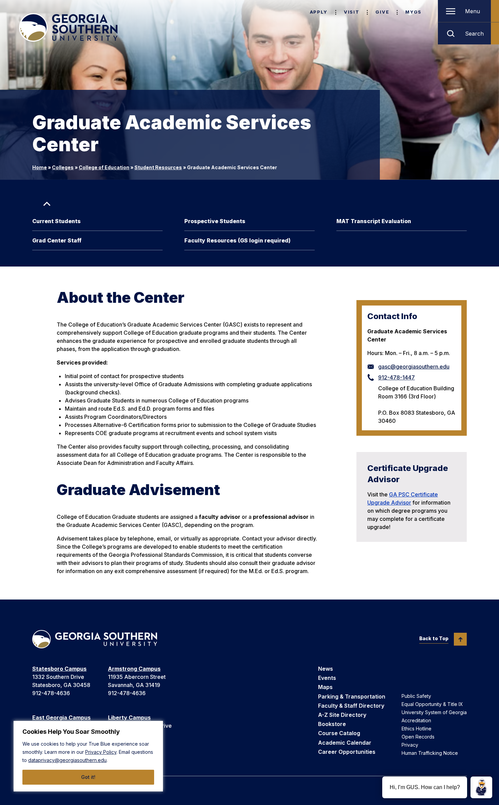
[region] (88, 756)
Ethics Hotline (416, 728)
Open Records (418, 737)
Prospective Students (214, 221)
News (325, 668)
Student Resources (158, 167)
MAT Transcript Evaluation (373, 221)
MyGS (413, 12)
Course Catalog (339, 733)
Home (39, 167)
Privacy (410, 745)
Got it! (88, 777)
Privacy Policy (100, 752)
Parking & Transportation (351, 696)
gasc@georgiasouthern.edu (413, 366)
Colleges (63, 167)
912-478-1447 (396, 377)
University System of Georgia (434, 712)
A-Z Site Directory (342, 714)
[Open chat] (481, 787)
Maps (325, 687)
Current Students (56, 221)
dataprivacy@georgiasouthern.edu (67, 760)
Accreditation (416, 720)
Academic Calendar (344, 742)
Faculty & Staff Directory (351, 705)
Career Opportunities (346, 751)
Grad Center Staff (56, 240)
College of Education (104, 167)
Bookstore (332, 724)
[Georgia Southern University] (68, 27)
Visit (351, 12)
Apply (319, 12)
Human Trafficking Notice (430, 753)
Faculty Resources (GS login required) (237, 240)
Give (382, 12)
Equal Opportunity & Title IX (432, 704)
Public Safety (416, 696)
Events (327, 677)
